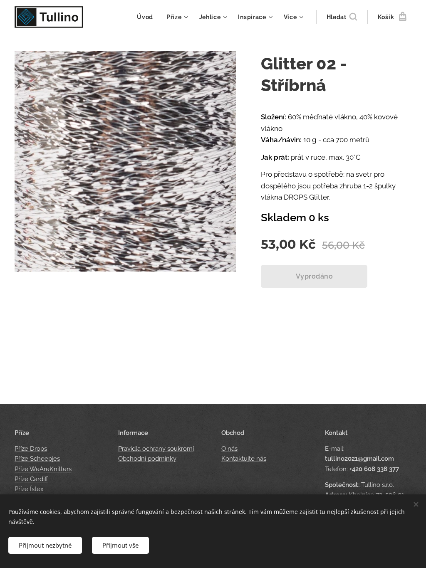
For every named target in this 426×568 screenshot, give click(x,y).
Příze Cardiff (31, 479)
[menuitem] (147, 17)
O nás (229, 448)
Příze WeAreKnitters (43, 469)
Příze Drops (31, 448)
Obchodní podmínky (147, 458)
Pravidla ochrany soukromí (156, 448)
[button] (341, 17)
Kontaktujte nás (243, 458)
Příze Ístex (29, 489)
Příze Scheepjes (37, 458)
